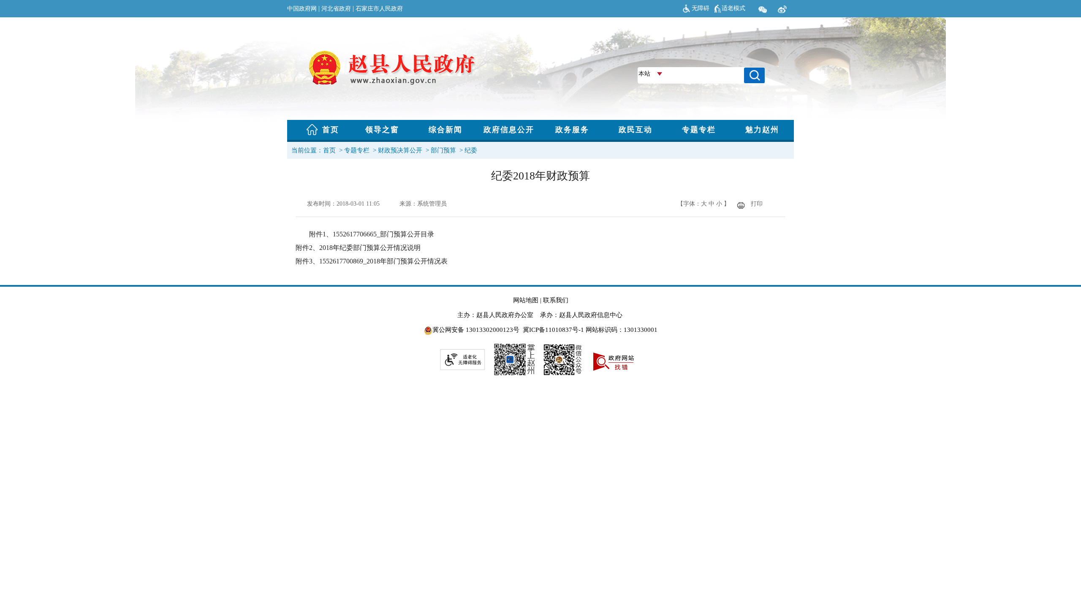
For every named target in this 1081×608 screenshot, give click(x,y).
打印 (757, 204)
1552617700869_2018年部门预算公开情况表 (383, 261)
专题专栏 (356, 150)
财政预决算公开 (400, 150)
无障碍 (700, 8)
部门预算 (443, 150)
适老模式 (733, 8)
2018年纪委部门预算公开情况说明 (370, 247)
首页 (329, 150)
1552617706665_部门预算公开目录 (383, 234)
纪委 (470, 150)
